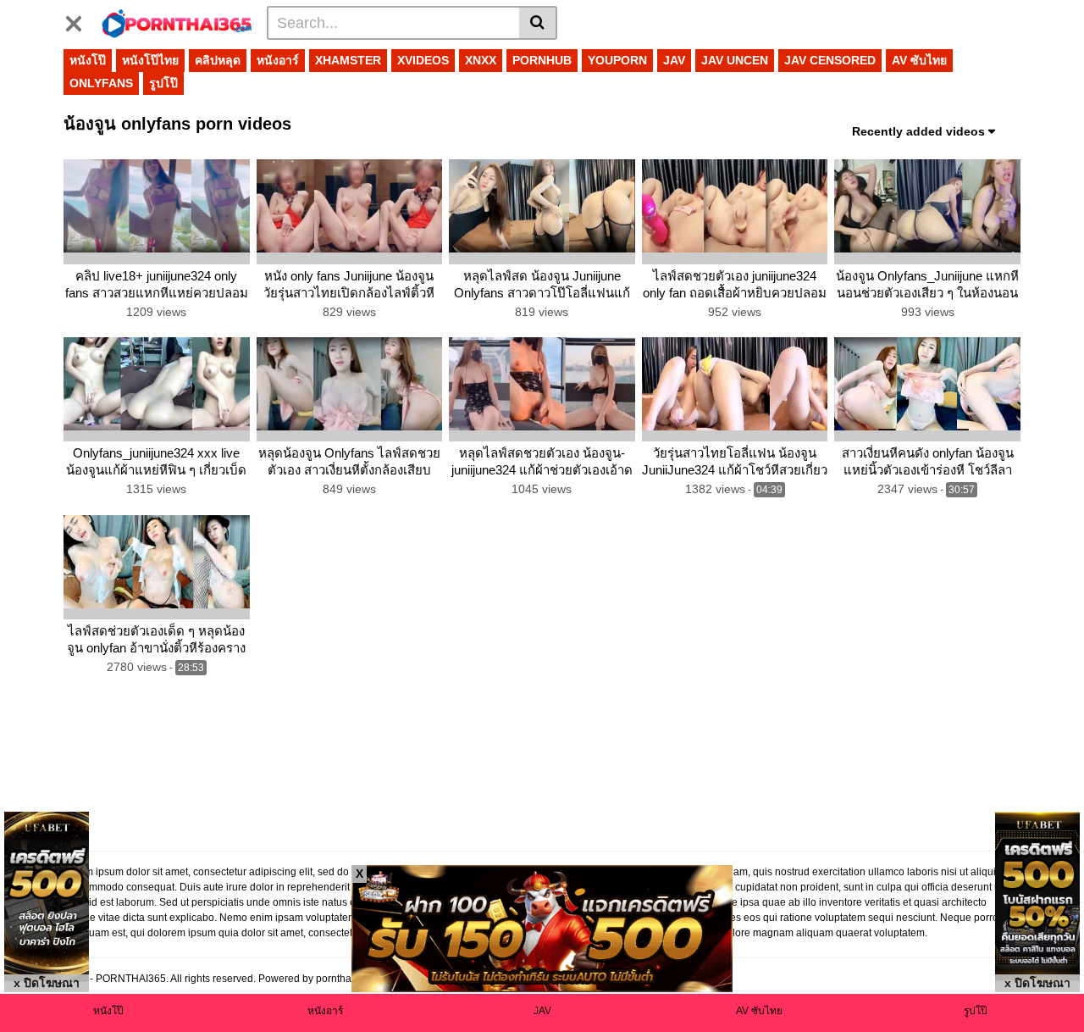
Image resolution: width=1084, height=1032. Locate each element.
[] (538, 23)
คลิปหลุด (218, 60)
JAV (674, 60)
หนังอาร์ (278, 60)
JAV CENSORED (830, 60)
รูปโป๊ (163, 83)
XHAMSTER (348, 60)
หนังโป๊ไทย (150, 60)
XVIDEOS (423, 60)
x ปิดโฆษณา (47, 983)
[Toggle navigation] (80, 20)
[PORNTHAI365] (177, 22)
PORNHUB (542, 60)
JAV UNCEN (734, 60)
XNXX (480, 60)
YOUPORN (617, 60)
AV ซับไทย (919, 60)
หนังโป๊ (87, 60)
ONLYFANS (101, 83)
